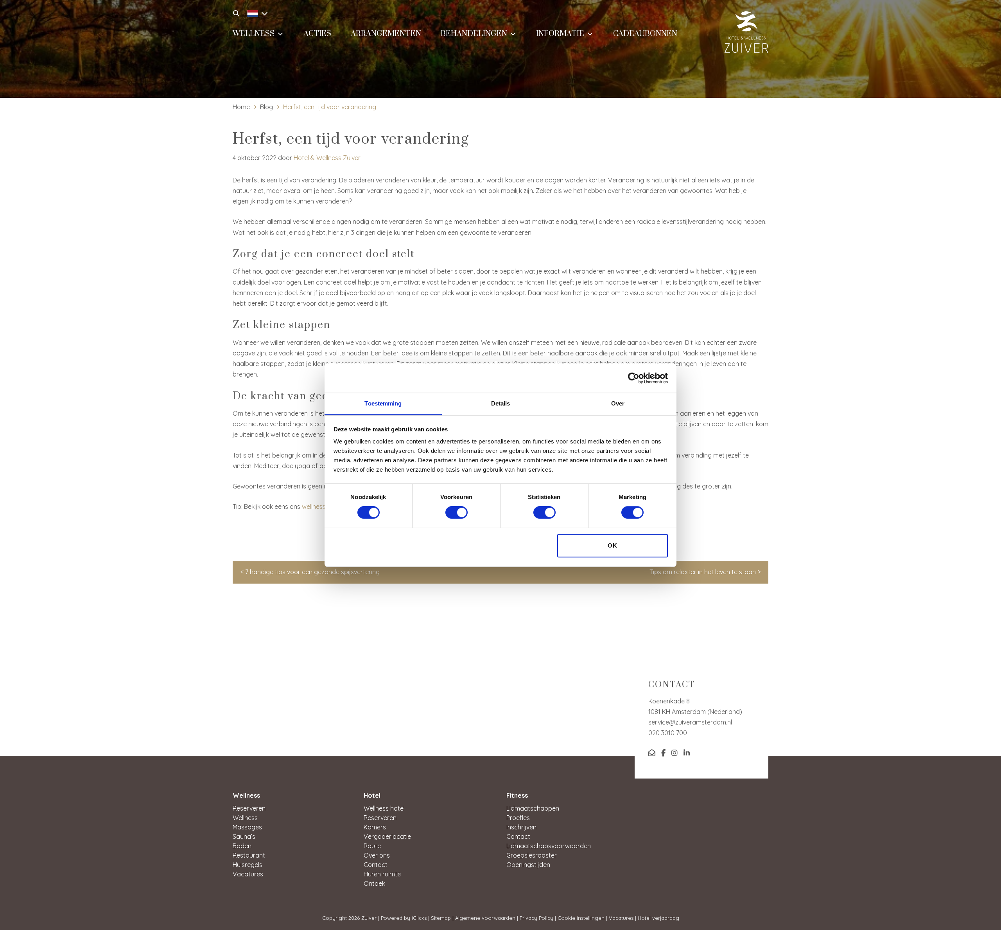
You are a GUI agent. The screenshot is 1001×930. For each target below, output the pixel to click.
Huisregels (247, 865)
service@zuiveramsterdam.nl (690, 722)
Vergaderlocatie (387, 836)
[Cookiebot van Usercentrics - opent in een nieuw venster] (633, 378)
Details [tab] (500, 403)
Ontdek (374, 883)
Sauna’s (244, 836)
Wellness (253, 34)
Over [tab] (617, 403)
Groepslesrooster (531, 855)
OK (612, 545)
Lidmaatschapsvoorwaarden (548, 846)
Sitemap (441, 918)
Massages (247, 827)
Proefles (518, 818)
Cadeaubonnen (645, 34)
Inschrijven (521, 827)
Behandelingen (474, 34)
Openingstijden (528, 865)
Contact (375, 865)
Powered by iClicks (404, 918)
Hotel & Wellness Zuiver (327, 158)
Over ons (377, 855)
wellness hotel (322, 506)
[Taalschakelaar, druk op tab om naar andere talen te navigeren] (255, 12)
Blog (266, 107)
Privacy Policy (536, 918)
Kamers (375, 827)
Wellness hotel (384, 808)
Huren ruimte (382, 874)
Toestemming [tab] (383, 403)
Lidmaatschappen (532, 808)
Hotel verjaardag (658, 918)
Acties (317, 34)
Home (241, 107)
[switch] (456, 512)
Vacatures (248, 874)
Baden (242, 846)
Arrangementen (386, 34)
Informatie (560, 34)
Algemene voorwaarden (485, 918)
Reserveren (249, 808)
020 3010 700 (667, 733)
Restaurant (249, 855)
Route (372, 846)
